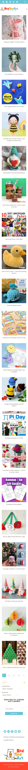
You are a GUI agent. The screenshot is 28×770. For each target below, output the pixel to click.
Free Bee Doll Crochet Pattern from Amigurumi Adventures (14, 139)
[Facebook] (3, 1)
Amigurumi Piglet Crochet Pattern (14, 42)
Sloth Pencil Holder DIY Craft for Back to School (14, 206)
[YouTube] (17, 1)
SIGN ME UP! (14, 713)
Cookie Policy (9, 740)
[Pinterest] (10, 1)
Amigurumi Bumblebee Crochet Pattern (14, 405)
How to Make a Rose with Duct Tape (14, 537)
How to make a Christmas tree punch (14, 667)
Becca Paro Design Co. (14, 766)
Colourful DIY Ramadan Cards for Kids (14, 338)
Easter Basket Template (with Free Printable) (14, 371)
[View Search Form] (25, 2)
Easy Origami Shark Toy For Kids (14, 106)
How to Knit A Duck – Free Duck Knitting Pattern (14, 272)
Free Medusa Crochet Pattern (14, 74)
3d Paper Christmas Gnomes (14, 601)
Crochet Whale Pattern (14, 305)
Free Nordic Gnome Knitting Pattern (14, 173)
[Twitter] (13, 1)
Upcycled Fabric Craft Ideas (14, 239)
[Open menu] (26, 9)
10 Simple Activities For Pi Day (14, 438)
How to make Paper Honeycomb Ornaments (14, 634)
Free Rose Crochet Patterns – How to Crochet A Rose (14, 471)
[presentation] (14, 27)
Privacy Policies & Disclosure (14, 737)
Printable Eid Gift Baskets (14, 504)
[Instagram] (6, 1)
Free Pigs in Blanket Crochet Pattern (14, 569)
